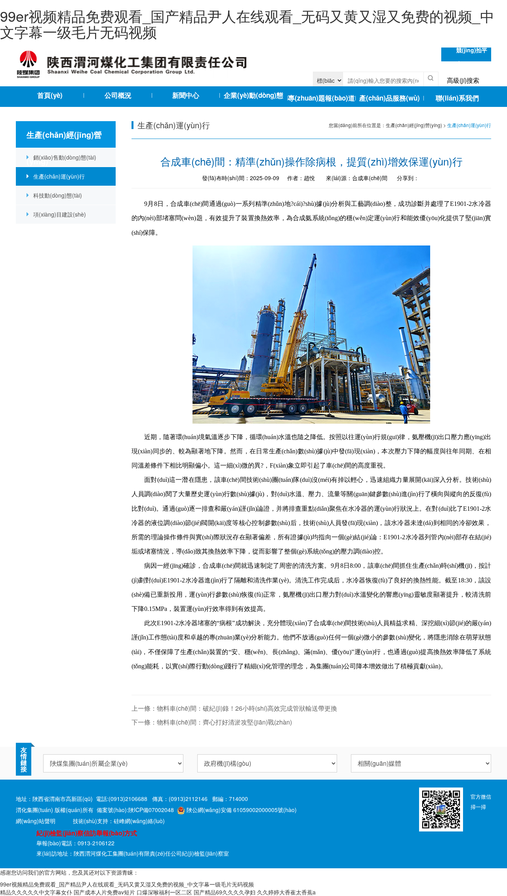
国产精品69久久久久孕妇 (224, 892)
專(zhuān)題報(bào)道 (321, 98)
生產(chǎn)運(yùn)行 (59, 176)
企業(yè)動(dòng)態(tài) (253, 97)
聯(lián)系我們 (457, 98)
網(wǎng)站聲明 (35, 821)
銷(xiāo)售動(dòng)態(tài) (64, 157)
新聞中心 (185, 95)
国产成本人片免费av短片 (104, 892)
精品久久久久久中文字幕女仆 (36, 892)
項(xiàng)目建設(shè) (59, 214)
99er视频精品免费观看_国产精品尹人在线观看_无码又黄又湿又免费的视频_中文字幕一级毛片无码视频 (247, 24)
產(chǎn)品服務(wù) (389, 98)
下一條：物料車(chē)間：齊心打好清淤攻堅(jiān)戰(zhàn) (212, 722)
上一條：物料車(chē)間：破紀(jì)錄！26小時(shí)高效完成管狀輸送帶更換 (234, 708)
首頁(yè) (50, 95)
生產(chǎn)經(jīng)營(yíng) (414, 125)
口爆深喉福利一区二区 (164, 892)
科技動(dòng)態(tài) (57, 195)
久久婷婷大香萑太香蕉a (286, 892)
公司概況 (118, 95)
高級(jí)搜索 (463, 80)
